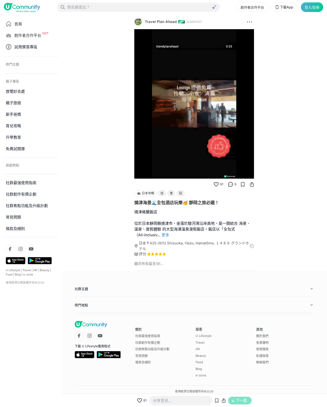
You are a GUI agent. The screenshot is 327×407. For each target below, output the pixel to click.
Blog (18, 274)
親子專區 (12, 81)
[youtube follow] (31, 249)
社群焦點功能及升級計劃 (152, 349)
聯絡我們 (262, 362)
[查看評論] (230, 184)
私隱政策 (262, 356)
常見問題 (141, 356)
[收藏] (243, 184)
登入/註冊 (312, 7)
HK (35, 270)
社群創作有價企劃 (147, 342)
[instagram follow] (20, 249)
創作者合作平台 (252, 7)
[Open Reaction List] (249, 21)
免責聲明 (262, 342)
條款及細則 (143, 362)
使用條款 (262, 349)
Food (9, 274)
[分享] (252, 184)
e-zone (28, 274)
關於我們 (262, 336)
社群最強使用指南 (147, 336)
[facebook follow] (10, 249)
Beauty (44, 270)
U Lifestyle (13, 270)
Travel (27, 270)
